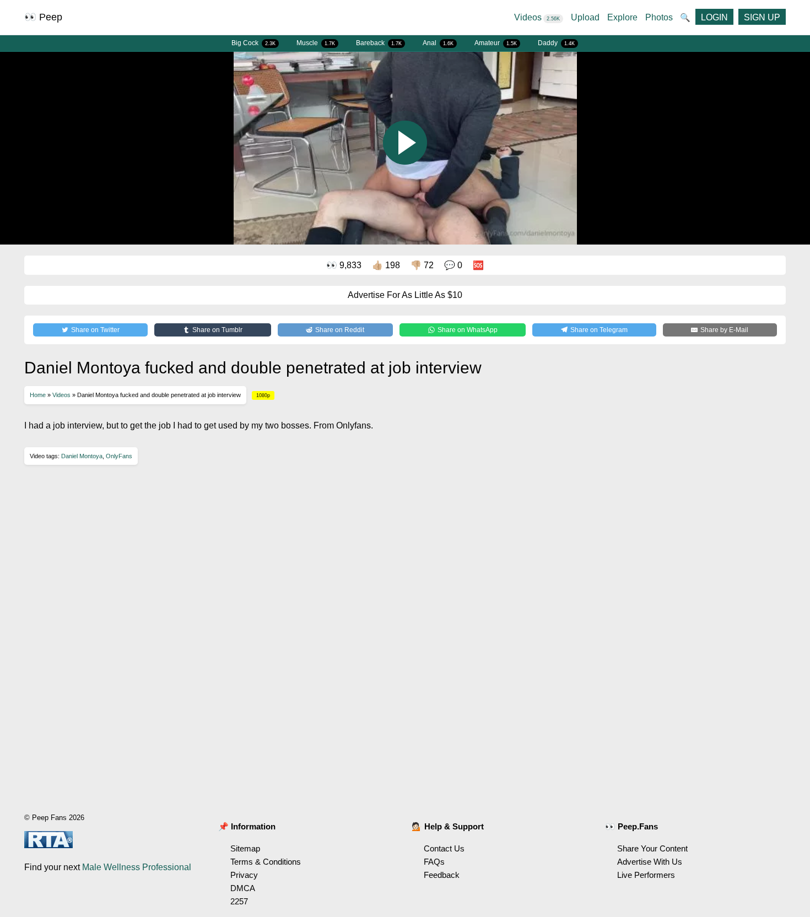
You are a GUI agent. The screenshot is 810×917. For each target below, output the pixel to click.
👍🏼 (386, 265)
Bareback (379, 43)
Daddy (556, 43)
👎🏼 (422, 265)
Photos (659, 17)
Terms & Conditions (265, 861)
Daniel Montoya (81, 456)
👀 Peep (43, 17)
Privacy (244, 875)
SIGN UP (762, 17)
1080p (263, 395)
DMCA (242, 888)
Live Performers (646, 875)
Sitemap (245, 848)
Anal (438, 43)
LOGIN (714, 17)
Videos (537, 17)
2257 (239, 901)
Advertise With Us (649, 861)
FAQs (434, 861)
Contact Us (444, 848)
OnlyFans (119, 456)
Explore (622, 17)
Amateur (495, 43)
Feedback (442, 875)
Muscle (315, 43)
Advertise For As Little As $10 (405, 295)
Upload (585, 17)
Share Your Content (652, 848)
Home (38, 395)
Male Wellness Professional (136, 867)
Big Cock (253, 43)
